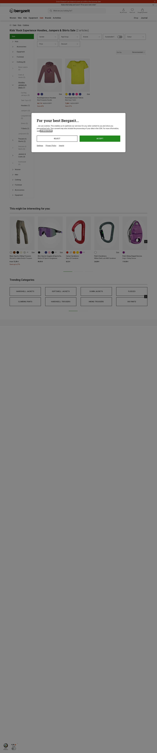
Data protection (46, 131)
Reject (57, 139)
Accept (100, 139)
